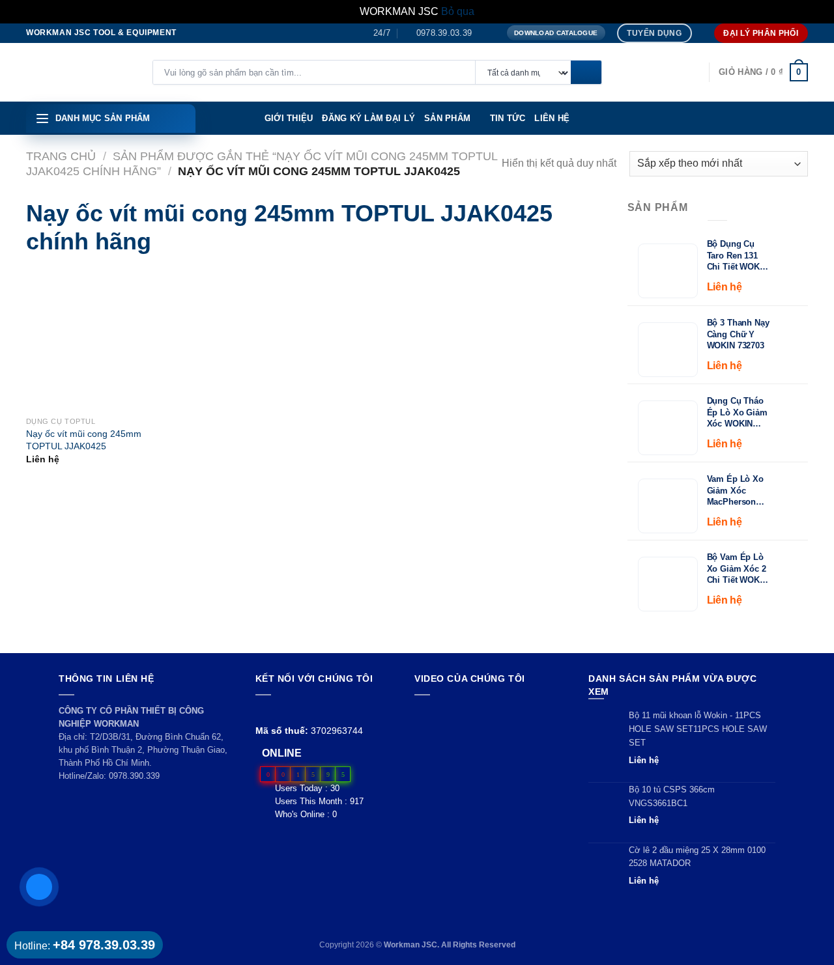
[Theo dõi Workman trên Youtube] (278, 711)
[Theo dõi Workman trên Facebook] (262, 711)
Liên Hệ (551, 118)
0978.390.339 (134, 776)
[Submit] (586, 73)
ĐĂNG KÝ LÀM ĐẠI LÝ (368, 118)
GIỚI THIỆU (289, 118)
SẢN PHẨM (447, 118)
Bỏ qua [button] (457, 11)
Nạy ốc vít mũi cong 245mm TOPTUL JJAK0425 (83, 439)
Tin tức (508, 118)
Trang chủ (61, 156)
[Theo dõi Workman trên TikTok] (293, 711)
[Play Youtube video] (489, 747)
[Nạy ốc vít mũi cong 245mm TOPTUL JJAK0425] (46, 340)
